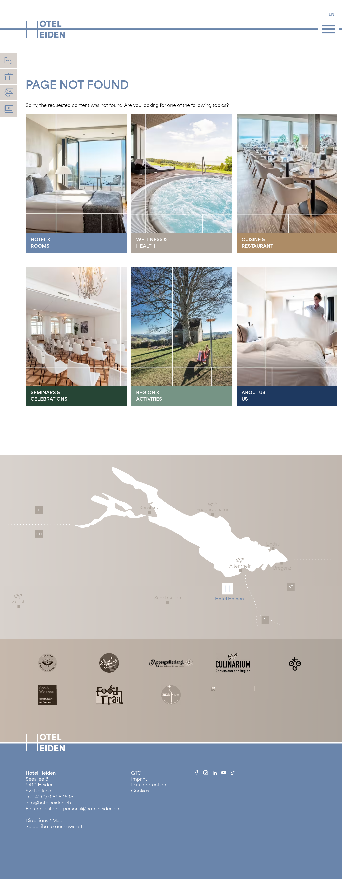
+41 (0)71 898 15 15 (53, 796)
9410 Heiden (40, 784)
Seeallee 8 (37, 779)
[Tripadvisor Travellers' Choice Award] (47, 662)
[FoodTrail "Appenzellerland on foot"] (109, 694)
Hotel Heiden (41, 773)
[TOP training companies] (233, 694)
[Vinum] (171, 694)
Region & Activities (149, 396)
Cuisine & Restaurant (257, 243)
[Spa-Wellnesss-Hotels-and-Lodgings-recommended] (47, 694)
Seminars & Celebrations (49, 396)
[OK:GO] (294, 662)
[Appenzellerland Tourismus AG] (171, 662)
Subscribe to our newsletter (56, 826)
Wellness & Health (151, 243)
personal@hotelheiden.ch (91, 808)
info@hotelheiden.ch (48, 802)
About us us (253, 396)
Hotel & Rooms (41, 243)
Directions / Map (44, 820)
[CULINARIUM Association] (233, 662)
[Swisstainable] (109, 662)
